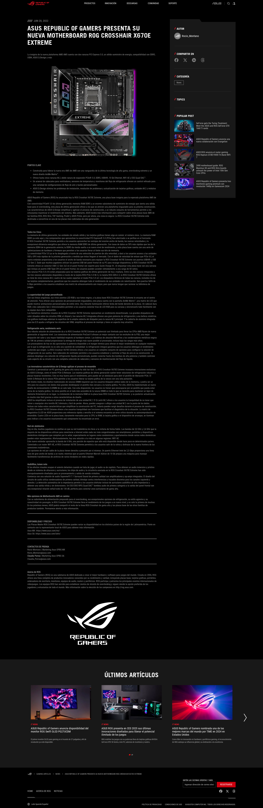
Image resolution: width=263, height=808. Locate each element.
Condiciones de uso (173, 804)
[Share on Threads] (203, 60)
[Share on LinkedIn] (194, 60)
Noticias (58, 791)
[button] (226, 784)
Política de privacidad (152, 804)
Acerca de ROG (43, 791)
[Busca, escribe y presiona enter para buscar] (228, 3)
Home (30, 791)
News (179, 82)
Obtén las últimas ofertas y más (198, 780)
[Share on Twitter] (185, 60)
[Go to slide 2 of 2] (132, 754)
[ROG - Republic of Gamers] (38, 3)
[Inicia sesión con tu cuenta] (234, 3)
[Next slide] (245, 718)
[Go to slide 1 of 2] (130, 754)
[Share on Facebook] (176, 60)
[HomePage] (29, 774)
